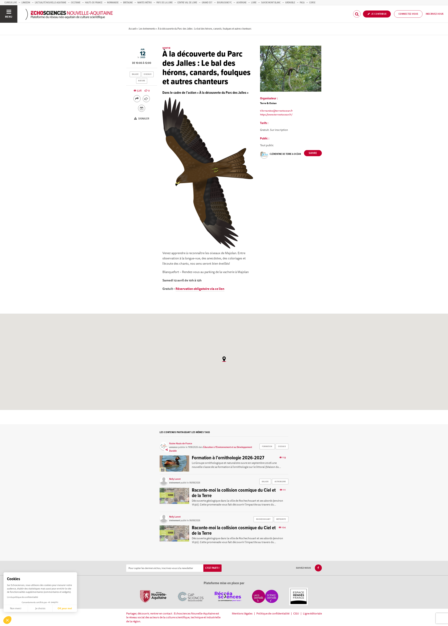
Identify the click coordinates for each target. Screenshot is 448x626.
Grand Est (207, 2)
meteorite (281, 519)
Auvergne (241, 2)
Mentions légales (242, 613)
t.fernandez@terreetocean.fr (276, 111)
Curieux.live (10, 2)
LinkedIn (26, 2)
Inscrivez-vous (435, 14)
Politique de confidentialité (272, 613)
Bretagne (128, 2)
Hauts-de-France (93, 2)
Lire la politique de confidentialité (22, 597)
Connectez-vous (408, 14)
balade (135, 74)
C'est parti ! (212, 568)
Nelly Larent (175, 479)
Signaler (143, 119)
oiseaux (147, 74)
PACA (302, 2)
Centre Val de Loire (187, 2)
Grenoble (290, 2)
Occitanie (75, 2)
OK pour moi (65, 608)
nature (141, 81)
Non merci (15, 608)
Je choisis (40, 608)
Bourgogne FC (224, 2)
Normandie (112, 2)
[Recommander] (146, 98)
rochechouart (263, 519)
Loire (253, 2)
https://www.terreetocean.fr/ (276, 114)
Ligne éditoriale (312, 613)
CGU (296, 613)
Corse (312, 2)
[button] (7, 620)
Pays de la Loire (164, 2)
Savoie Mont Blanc (271, 2)
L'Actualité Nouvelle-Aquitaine (50, 2)
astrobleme (280, 481)
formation (267, 446)
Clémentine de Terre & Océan (285, 154)
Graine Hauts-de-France (180, 443)
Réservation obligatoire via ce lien (200, 288)
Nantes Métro (144, 2)
